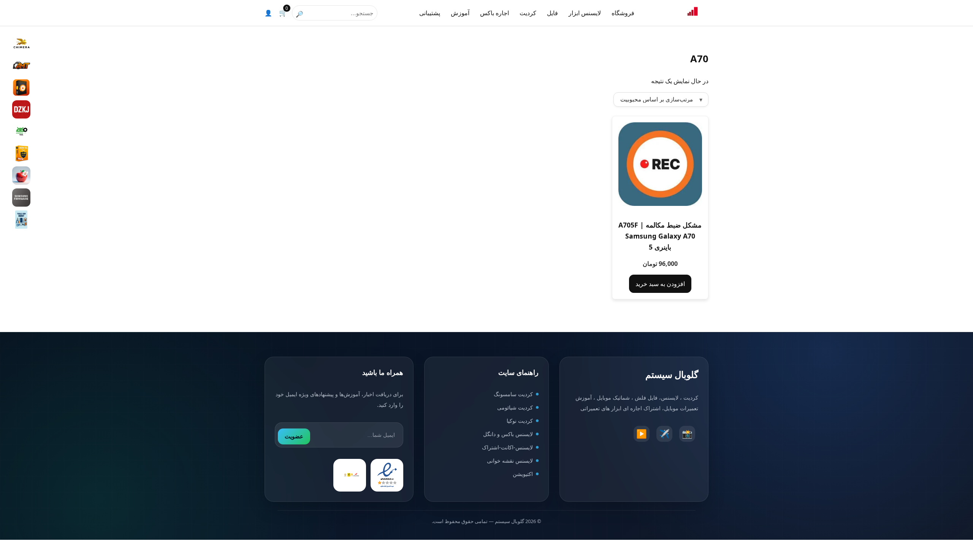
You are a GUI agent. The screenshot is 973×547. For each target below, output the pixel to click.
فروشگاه (623, 13)
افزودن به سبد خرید (660, 284)
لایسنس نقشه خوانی (510, 460)
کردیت (528, 13)
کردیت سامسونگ (513, 394)
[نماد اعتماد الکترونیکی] (387, 475)
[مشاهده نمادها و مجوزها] (349, 475)
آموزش (460, 13)
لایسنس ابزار (585, 13)
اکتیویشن (523, 473)
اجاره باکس (494, 13)
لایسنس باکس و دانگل (508, 434)
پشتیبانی (429, 13)
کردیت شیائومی (515, 407)
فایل (552, 13)
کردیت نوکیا (520, 420)
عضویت (294, 436)
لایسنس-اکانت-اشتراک (507, 447)
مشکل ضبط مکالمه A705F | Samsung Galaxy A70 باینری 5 (660, 235)
